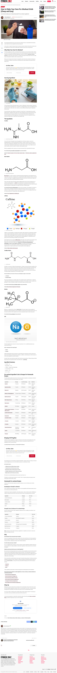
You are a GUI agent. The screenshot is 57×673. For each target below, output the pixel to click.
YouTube (27, 610)
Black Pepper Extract (8, 399)
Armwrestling (20, 661)
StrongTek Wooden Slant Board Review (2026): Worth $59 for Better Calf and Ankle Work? (50, 16)
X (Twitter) (23, 610)
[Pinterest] (52, 669)
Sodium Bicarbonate (8, 427)
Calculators (31, 662)
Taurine (6, 430)
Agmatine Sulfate (8, 387)
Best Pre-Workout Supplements (10, 574)
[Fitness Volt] (6, 1)
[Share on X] (2, 48)
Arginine (6, 383)
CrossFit (19, 660)
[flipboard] (55, 669)
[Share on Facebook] (2, 46)
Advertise (42, 662)
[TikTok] (53, 669)
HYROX (19, 662)
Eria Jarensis (7, 415)
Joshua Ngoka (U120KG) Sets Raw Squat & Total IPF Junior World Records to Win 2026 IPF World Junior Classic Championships (50, 7)
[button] (49, 1)
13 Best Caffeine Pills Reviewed (12, 248)
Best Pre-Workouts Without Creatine (11, 577)
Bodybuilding (20, 656)
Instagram (20, 610)
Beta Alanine (6, 175)
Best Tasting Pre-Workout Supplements (12, 579)
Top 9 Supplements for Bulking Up (13, 193)
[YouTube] (48, 669)
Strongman (20, 659)
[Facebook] (45, 669)
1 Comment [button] (34, 645)
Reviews (31, 661)
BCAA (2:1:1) (6, 390)
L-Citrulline (6, 424)
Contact (42, 660)
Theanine (6, 433)
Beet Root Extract (8, 396)
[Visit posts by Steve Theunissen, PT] (2, 626)
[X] (46, 669)
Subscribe (32, 72)
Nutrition (31, 660)
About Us (42, 656)
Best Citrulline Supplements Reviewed (13, 286)
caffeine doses (17, 239)
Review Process (43, 659)
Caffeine (6, 406)
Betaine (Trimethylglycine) (9, 393)
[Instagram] (50, 669)
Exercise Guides (32, 659)
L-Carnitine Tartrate (8, 417)
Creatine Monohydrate (8, 412)
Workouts (31, 656)
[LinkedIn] (54, 669)
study (16, 182)
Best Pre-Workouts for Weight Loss (11, 576)
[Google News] (49, 669)
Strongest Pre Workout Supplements (11, 580)
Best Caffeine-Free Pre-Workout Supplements (13, 582)
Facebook (17, 610)
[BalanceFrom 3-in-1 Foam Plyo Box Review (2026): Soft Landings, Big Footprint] (41, 12)
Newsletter (43, 661)
